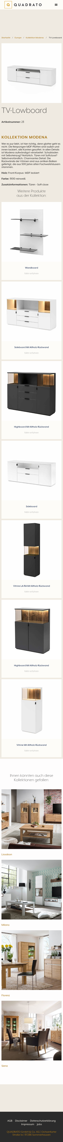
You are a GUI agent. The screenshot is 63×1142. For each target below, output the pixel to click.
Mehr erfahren (31, 273)
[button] (56, 4)
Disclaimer (21, 1120)
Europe (18, 37)
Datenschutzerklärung (43, 1120)
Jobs (39, 1124)
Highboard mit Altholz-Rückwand (31, 427)
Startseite (5, 37)
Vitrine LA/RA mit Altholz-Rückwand (31, 586)
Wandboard (31, 267)
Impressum (27, 1124)
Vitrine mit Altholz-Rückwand (32, 745)
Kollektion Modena (35, 37)
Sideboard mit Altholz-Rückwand (31, 347)
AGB (9, 1120)
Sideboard (31, 506)
